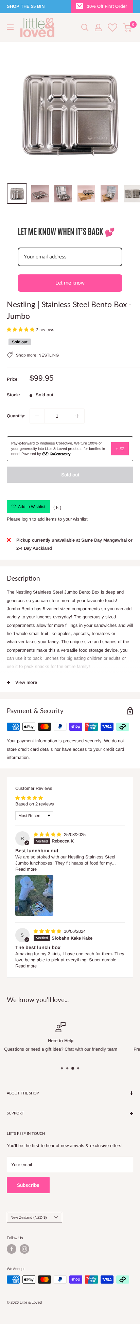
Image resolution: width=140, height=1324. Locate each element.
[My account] (98, 27)
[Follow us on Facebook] (11, 1249)
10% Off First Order (107, 6)
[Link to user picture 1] (34, 895)
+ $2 (120, 448)
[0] (127, 27)
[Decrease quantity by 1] (37, 416)
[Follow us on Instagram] (24, 1249)
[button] (21, 329)
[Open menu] (10, 27)
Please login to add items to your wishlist (47, 519)
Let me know (70, 283)
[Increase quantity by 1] (77, 416)
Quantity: (16, 415)
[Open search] (85, 27)
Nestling (48, 355)
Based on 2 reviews (34, 803)
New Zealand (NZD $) (29, 1217)
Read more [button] (26, 869)
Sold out (70, 474)
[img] (48, 834)
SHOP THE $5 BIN (26, 6)
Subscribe (28, 1185)
